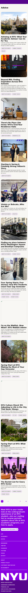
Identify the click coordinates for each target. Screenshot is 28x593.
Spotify (3, 555)
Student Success (6, 591)
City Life (15, 415)
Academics (4, 536)
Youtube (3, 550)
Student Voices (16, 94)
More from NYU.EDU (6, 582)
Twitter (3, 545)
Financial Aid (5, 587)
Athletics (15, 214)
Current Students (17, 48)
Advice (3, 539)
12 (20, 501)
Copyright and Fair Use (8, 565)
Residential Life (16, 135)
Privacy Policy (5, 562)
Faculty (3, 51)
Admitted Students (6, 48)
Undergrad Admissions (8, 584)
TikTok (3, 553)
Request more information (9, 529)
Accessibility (5, 567)
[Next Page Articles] (26, 501)
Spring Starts (16, 294)
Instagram (4, 543)
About (3, 560)
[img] (14, 23)
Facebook (4, 548)
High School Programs (8, 589)
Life (2, 534)
